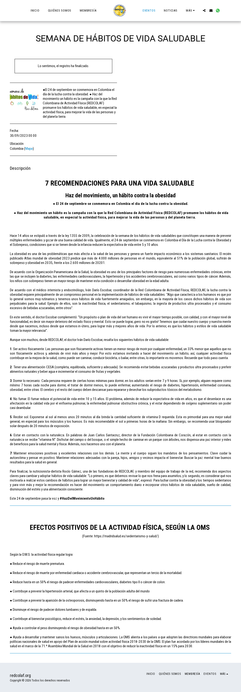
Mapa (29, 148)
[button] (204, 10)
